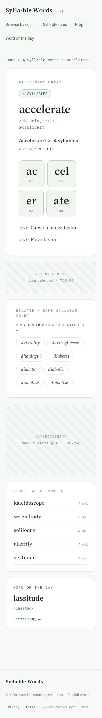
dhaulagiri (31, 356)
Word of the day (20, 38)
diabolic (56, 369)
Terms (30, 707)
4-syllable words (41, 59)
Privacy (13, 707)
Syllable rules (55, 24)
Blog (79, 24)
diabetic (28, 369)
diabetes (61, 356)
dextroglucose (65, 343)
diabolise (59, 382)
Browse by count (20, 24)
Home (10, 59)
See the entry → (27, 618)
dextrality (30, 343)
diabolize (30, 382)
